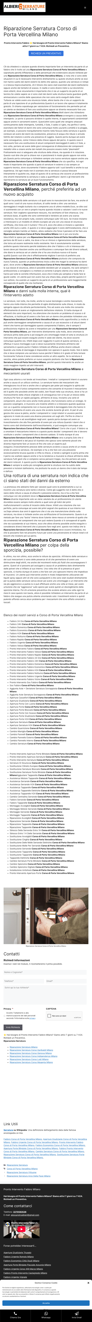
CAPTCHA (51, 1009)
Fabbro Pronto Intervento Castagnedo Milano (25, 1273)
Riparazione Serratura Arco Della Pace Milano (28, 1176)
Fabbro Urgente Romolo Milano (19, 1256)
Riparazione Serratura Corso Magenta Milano (31, 1062)
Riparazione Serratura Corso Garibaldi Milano (31, 1050)
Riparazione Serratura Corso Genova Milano (31, 1053)
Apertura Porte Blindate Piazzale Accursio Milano (27, 1265)
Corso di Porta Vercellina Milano (22, 1169)
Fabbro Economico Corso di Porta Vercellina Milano (60, 1145)
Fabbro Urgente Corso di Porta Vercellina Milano (34, 1142)
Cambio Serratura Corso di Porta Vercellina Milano (60, 1151)
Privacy (8, 1009)
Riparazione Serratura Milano (23, 1047)
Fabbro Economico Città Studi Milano (21, 1261)
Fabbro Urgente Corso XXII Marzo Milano (23, 1269)
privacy (32, 1018)
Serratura (8, 1130)
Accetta (46, 1303)
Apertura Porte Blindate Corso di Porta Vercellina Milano (31, 1148)
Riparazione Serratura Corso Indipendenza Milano (33, 1056)
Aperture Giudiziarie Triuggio (17, 1252)
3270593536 (19, 1212)
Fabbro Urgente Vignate (15, 1277)
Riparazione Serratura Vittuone (21, 1172)
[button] (88, 1283)
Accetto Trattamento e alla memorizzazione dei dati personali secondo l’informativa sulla (20, 1015)
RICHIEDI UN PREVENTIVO (46, 53)
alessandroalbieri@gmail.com (25, 1215)
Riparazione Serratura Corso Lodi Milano (29, 1059)
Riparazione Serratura (17, 1165)
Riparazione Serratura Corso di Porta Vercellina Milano (30, 1154)
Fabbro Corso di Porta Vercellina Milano (23, 1139)
